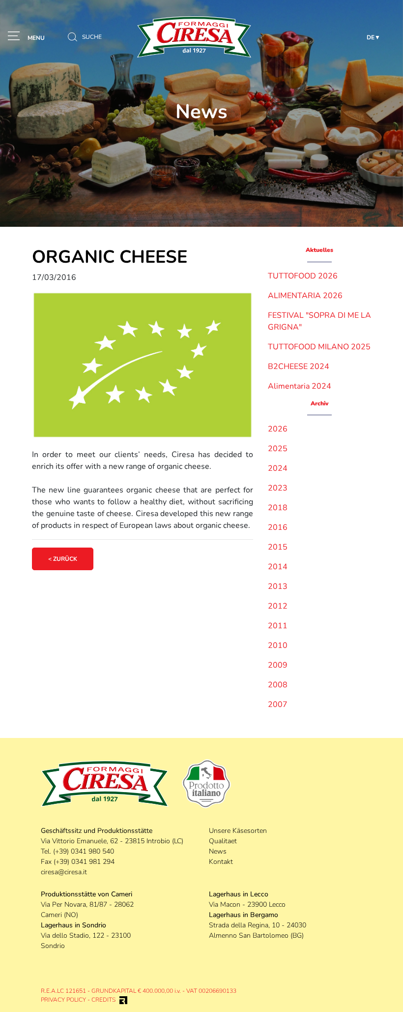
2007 (278, 704)
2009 (278, 665)
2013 (278, 586)
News (218, 851)
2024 (278, 468)
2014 (278, 566)
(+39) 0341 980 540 (83, 851)
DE (370, 37)
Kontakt (221, 861)
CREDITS (103, 1000)
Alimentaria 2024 (299, 386)
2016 (278, 527)
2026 (278, 429)
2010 (278, 645)
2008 (278, 684)
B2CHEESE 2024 (298, 366)
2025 (278, 448)
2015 (278, 547)
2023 (278, 488)
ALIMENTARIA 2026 (305, 295)
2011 (278, 625)
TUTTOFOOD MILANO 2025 (319, 346)
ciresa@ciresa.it (64, 872)
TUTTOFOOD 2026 (303, 276)
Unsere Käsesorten (238, 830)
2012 (278, 606)
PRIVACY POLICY (63, 1000)
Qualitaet (223, 841)
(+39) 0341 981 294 (84, 861)
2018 (278, 507)
